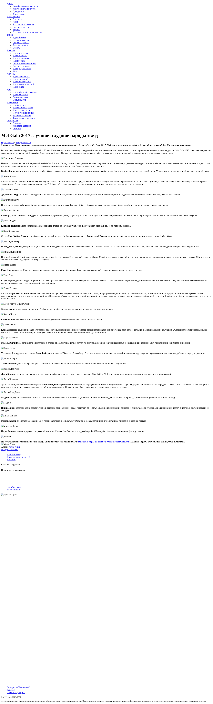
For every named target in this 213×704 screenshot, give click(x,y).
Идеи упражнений (22, 68)
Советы (16, 48)
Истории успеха (21, 40)
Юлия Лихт (14, 447)
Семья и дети (19, 100)
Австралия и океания (23, 24)
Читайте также (14, 487)
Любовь (11, 74)
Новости (11, 459)
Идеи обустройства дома (25, 92)
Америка (17, 19)
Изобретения (19, 105)
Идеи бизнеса (19, 37)
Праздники (18, 11)
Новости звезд (14, 454)
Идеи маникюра (21, 58)
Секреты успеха (21, 42)
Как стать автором (22, 126)
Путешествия (13, 16)
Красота (11, 50)
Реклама (17, 123)
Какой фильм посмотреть (25, 6)
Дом (9, 89)
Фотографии (19, 14)
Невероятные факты (23, 107)
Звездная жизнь (20, 45)
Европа (16, 29)
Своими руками (21, 97)
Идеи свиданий (20, 79)
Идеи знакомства (21, 76)
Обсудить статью (9, 449)
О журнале (12, 120)
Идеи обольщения (22, 81)
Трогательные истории (24, 118)
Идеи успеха (7, 142)
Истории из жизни (22, 115)
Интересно (12, 102)
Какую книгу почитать (24, 9)
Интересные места (22, 110)
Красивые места (21, 27)
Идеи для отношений (23, 84)
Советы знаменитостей (24, 63)
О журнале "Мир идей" (18, 687)
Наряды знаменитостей (18, 457)
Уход (15, 71)
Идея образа (19, 61)
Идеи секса (18, 87)
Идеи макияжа (20, 55)
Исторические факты (23, 113)
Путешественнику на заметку (27, 32)
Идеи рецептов (20, 94)
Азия (15, 22)
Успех (10, 35)
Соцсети (17, 128)
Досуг (10, 3)
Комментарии (14, 489)
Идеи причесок (20, 53)
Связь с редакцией (16, 692)
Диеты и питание (21, 66)
